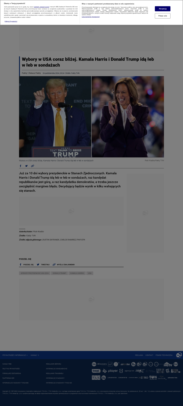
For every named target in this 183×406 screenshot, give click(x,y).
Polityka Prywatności (11, 21)
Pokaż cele (162, 16)
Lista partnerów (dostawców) (91, 17)
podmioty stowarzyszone (41, 7)
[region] (91, 12)
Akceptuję (163, 9)
